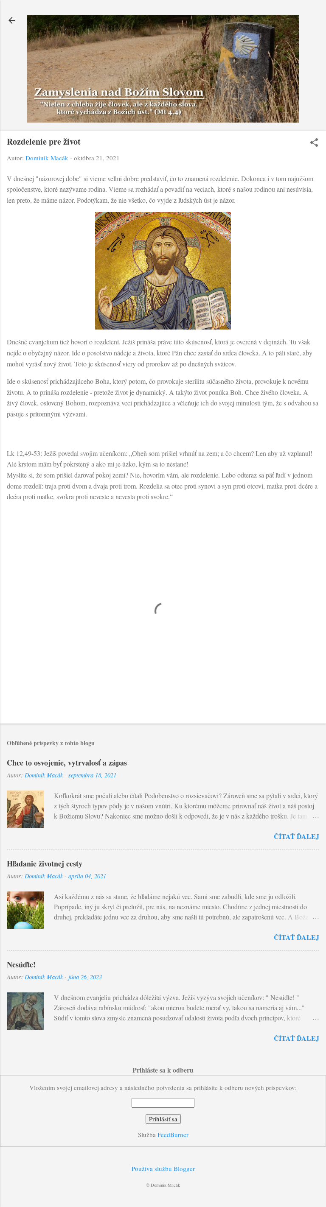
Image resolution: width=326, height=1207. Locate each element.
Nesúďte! (21, 964)
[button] (314, 143)
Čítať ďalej (296, 836)
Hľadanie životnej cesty (44, 863)
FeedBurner (172, 1134)
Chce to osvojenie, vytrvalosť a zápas (67, 762)
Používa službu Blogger (163, 1168)
